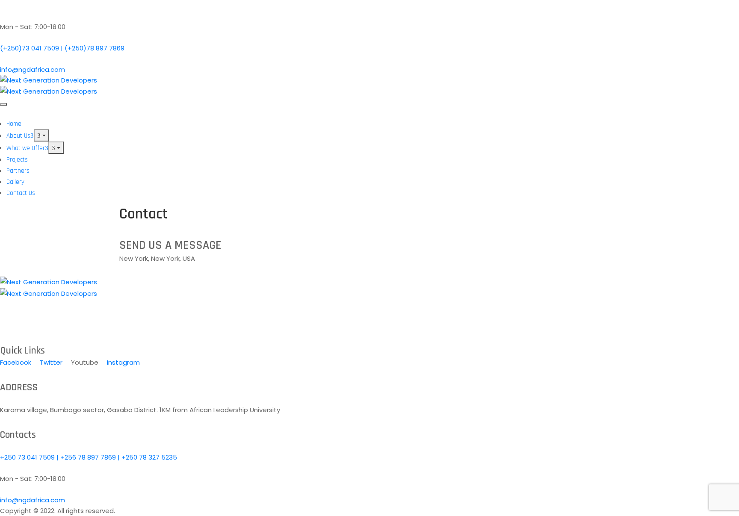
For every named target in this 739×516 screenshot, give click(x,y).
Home (13, 124)
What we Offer (25, 148)
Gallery (15, 182)
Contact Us (20, 193)
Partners (18, 171)
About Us (18, 136)
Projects (17, 160)
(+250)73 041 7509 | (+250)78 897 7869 (62, 48)
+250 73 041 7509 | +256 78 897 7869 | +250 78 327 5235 (88, 457)
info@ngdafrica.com (32, 69)
